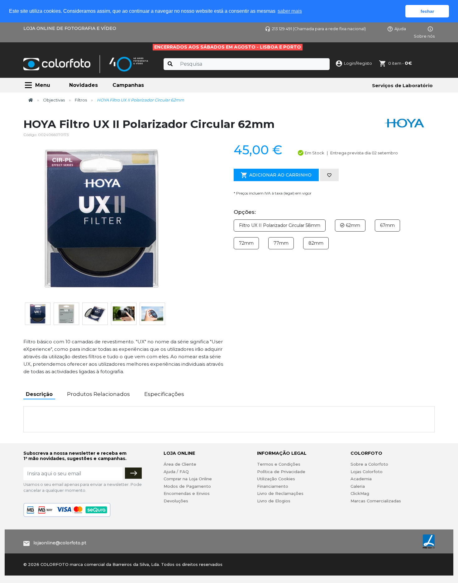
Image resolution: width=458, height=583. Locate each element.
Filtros (81, 99)
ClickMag (360, 493)
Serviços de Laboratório (402, 85)
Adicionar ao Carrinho (280, 175)
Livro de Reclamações (280, 493)
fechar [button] (427, 11)
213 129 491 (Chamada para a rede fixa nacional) (319, 28)
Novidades (83, 85)
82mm (315, 243)
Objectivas (54, 99)
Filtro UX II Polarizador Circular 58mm (279, 225)
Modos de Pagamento (187, 486)
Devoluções (176, 500)
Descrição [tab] (39, 394)
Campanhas (128, 85)
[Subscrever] (133, 473)
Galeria (358, 486)
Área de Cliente (180, 464)
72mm (246, 243)
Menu (42, 85)
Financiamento (272, 486)
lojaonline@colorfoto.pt (59, 543)
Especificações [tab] (164, 394)
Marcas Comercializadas (376, 500)
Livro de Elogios (273, 500)
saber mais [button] (290, 11)
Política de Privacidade (281, 471)
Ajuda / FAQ (176, 471)
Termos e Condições (278, 464)
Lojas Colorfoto (367, 471)
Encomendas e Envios (187, 493)
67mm (387, 225)
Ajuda (400, 28)
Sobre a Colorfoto (369, 464)
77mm (281, 243)
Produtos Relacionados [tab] (98, 394)
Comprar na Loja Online (188, 478)
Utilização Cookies (276, 478)
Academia (361, 478)
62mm (352, 225)
